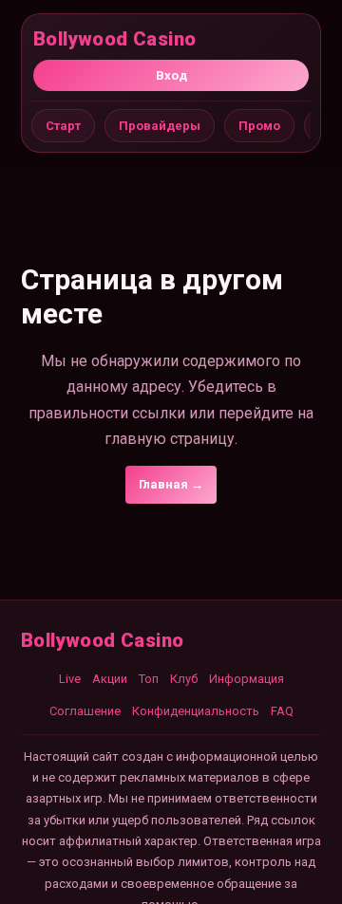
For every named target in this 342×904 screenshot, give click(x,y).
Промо (259, 126)
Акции (109, 679)
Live (70, 679)
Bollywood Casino (114, 39)
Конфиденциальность (195, 711)
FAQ (282, 711)
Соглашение (85, 711)
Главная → (171, 484)
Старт (63, 126)
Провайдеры (159, 126)
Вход (171, 75)
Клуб (184, 679)
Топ (149, 679)
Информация (246, 679)
